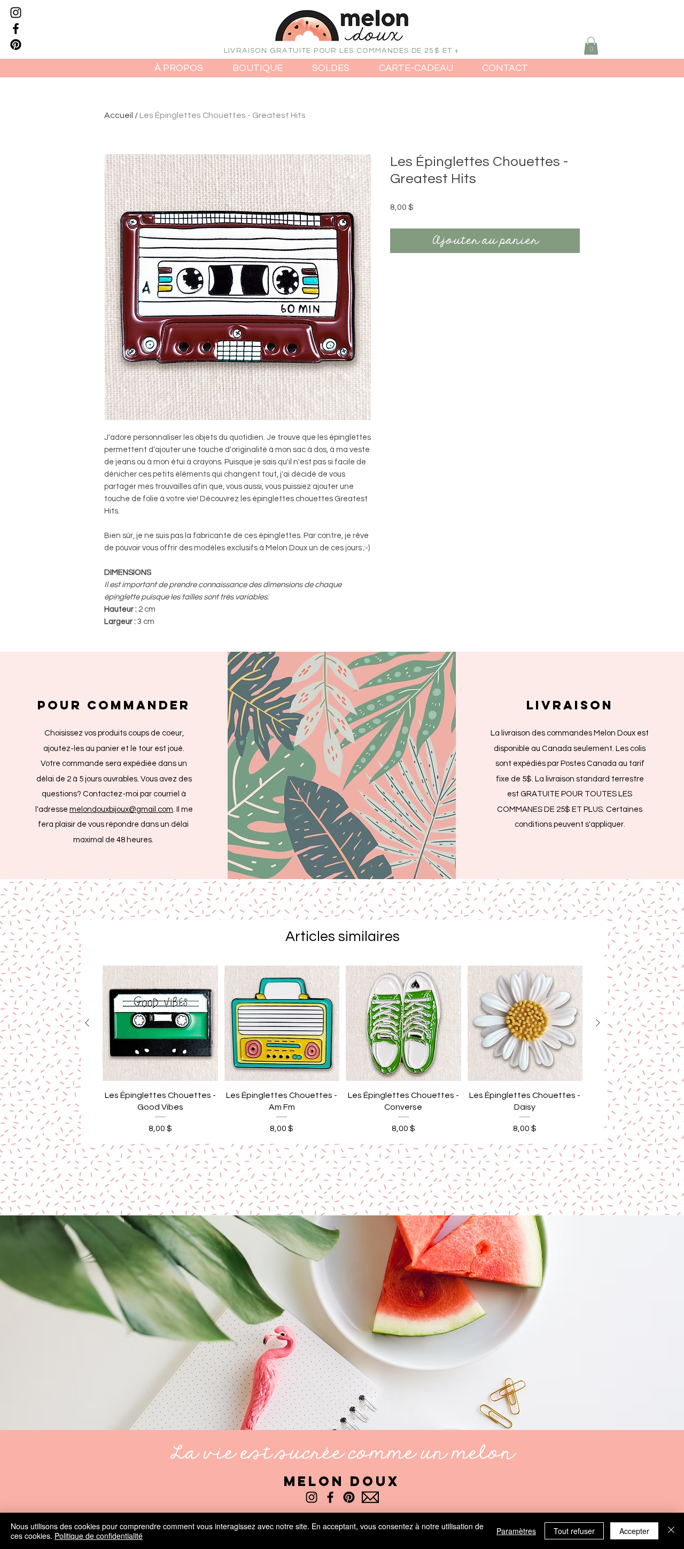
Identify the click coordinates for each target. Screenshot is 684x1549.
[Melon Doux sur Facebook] (16, 28)
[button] (591, 45)
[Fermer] (671, 1530)
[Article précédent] (87, 1022)
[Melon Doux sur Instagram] (16, 12)
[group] (342, 1050)
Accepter (634, 1531)
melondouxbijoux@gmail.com (121, 809)
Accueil (118, 115)
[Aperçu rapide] (160, 1023)
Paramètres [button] (516, 1531)
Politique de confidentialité (99, 1535)
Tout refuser (574, 1531)
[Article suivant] (598, 1022)
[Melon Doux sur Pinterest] (16, 44)
